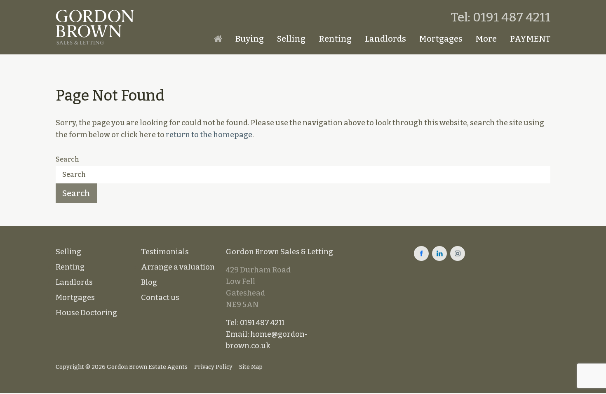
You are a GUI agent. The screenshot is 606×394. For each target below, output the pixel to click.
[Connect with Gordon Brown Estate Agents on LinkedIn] (439, 253)
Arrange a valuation (178, 267)
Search (67, 159)
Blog (149, 282)
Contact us (160, 297)
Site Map (251, 367)
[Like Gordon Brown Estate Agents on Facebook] (421, 253)
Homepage (218, 39)
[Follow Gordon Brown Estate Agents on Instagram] (457, 253)
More (486, 39)
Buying (249, 39)
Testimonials (165, 251)
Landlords (385, 39)
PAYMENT (530, 39)
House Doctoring (86, 312)
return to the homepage (209, 134)
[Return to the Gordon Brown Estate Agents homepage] (95, 27)
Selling (291, 39)
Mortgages (441, 39)
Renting (335, 39)
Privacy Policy (213, 367)
